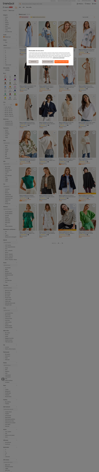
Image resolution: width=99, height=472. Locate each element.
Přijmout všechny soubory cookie (61, 61)
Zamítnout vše (33, 61)
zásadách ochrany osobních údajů (58, 57)
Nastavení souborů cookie (48, 61)
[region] (50, 56)
